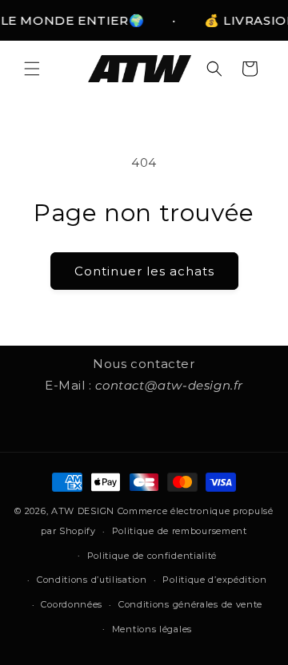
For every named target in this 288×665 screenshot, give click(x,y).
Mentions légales (152, 629)
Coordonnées (71, 604)
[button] (32, 68)
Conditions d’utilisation (92, 579)
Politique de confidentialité (152, 555)
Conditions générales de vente (190, 604)
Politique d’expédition (214, 579)
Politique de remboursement (179, 530)
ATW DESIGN (82, 511)
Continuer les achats (144, 271)
